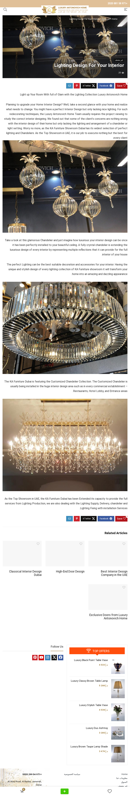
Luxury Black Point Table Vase (91, 660)
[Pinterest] (35, 657)
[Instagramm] (47, 657)
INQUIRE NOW (65, 791)
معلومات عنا (121, 778)
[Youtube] (41, 657)
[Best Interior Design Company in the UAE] (107, 543)
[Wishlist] (108, 791)
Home (114, 19)
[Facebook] (60, 657)
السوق (124, 782)
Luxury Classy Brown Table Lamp (89, 680)
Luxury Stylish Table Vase (93, 705)
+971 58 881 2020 (117, 3)
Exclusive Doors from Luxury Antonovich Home (108, 616)
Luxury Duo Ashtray (97, 728)
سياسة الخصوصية (72, 774)
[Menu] (126, 9)
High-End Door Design (70, 571)
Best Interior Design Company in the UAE (114, 573)
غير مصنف (105, 19)
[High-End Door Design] (65, 543)
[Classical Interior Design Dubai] (22, 543)
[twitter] (54, 657)
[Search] (5, 10)
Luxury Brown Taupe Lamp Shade (89, 746)
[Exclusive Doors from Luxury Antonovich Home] (107, 586)
